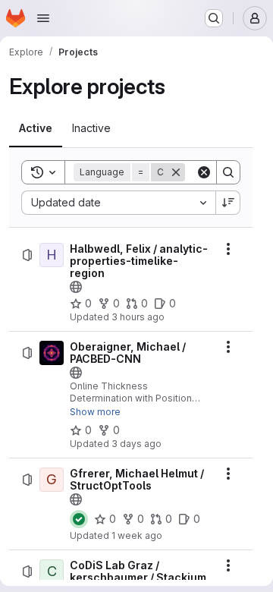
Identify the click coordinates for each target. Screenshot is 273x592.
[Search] (228, 172)
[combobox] (118, 203)
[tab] (35, 128)
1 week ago (136, 535)
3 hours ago (138, 317)
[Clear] (204, 172)
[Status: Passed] (79, 519)
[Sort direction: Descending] (228, 203)
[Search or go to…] (214, 18)
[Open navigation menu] (43, 18)
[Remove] (176, 172)
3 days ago (136, 443)
